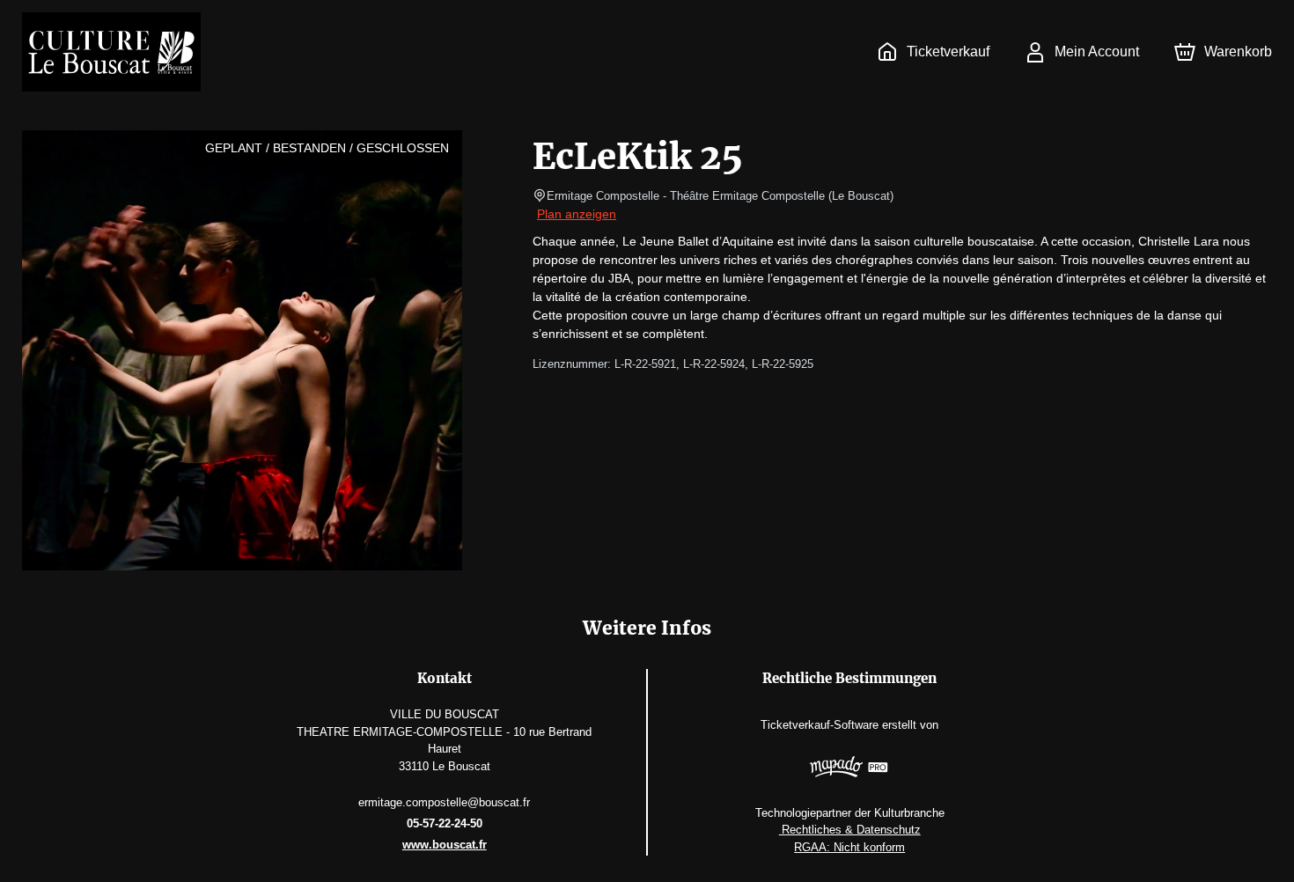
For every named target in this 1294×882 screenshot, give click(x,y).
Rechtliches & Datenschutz (850, 829)
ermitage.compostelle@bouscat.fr (444, 802)
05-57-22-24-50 (444, 823)
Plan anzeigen (576, 214)
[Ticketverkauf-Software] (849, 769)
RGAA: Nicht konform (849, 847)
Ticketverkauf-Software (820, 724)
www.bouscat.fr (444, 844)
